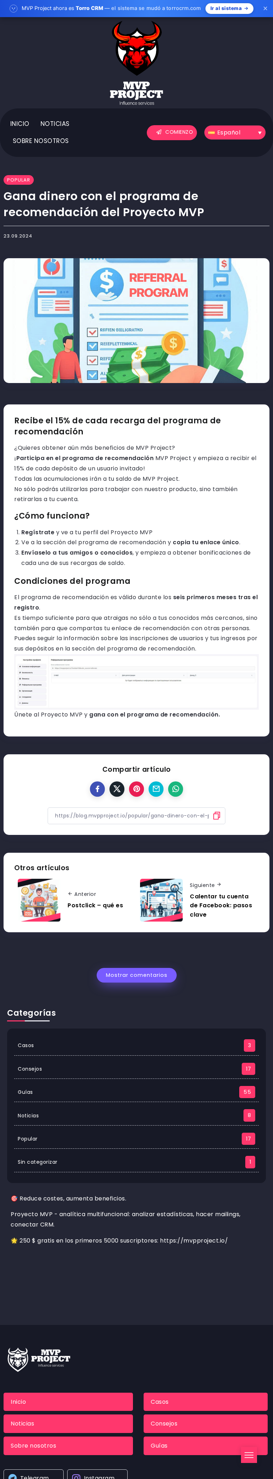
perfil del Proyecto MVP (118, 532)
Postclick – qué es (95, 905)
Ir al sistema (226, 8)
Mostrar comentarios (136, 975)
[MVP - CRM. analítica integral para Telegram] (136, 62)
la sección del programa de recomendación (101, 542)
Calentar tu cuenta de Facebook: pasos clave (221, 905)
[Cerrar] (265, 9)
